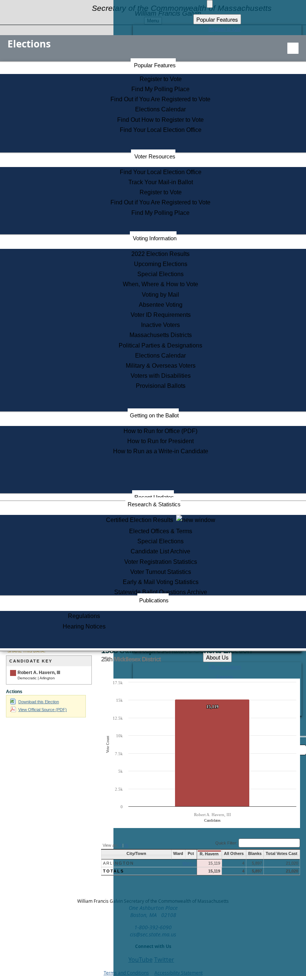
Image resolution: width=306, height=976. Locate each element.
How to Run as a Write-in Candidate (160, 451)
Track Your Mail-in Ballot (160, 182)
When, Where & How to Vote (160, 284)
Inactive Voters (160, 325)
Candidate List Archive (160, 551)
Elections (29, 43)
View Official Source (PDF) (42, 709)
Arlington (118, 863)
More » (188, 863)
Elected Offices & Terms (160, 531)
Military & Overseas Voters (161, 365)
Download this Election (38, 701)
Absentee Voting (160, 305)
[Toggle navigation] (293, 48)
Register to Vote (161, 79)
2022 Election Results (160, 254)
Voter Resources (154, 156)
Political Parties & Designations (160, 345)
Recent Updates (154, 497)
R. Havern (209, 854)
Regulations (84, 616)
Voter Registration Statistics (160, 562)
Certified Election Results (141, 520)
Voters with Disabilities (161, 376)
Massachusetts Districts (160, 335)
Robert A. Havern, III (39, 672)
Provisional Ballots (160, 386)
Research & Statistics (154, 504)
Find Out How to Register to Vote (160, 120)
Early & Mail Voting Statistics (161, 582)
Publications (154, 600)
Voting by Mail (160, 294)
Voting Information (155, 238)
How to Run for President (160, 441)
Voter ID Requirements (161, 315)
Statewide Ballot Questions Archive (160, 592)
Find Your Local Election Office (161, 130)
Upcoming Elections (160, 264)
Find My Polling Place (160, 89)
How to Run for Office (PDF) (160, 431)
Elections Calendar (160, 109)
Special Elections (160, 274)
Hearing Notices (84, 626)
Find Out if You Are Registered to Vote (160, 99)
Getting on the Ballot (154, 415)
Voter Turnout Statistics (160, 572)
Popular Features (155, 65)
